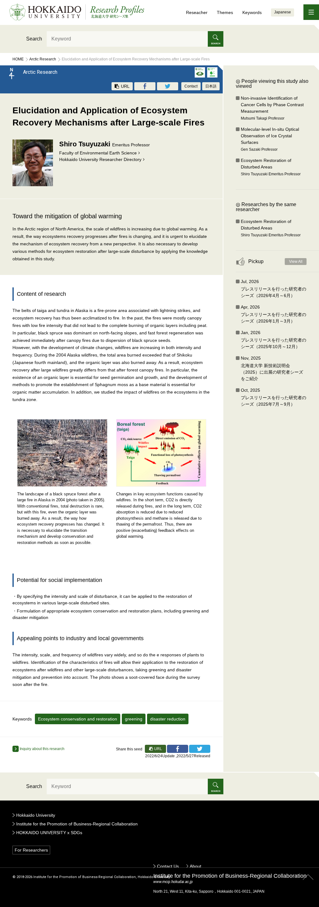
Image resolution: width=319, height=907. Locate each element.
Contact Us (168, 866)
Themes (225, 12)
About (195, 866)
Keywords (252, 12)
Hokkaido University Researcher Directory (100, 159)
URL (125, 86)
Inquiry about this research (41, 749)
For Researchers (31, 850)
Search (34, 38)
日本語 (211, 86)
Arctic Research (42, 59)
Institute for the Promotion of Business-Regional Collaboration (77, 823)
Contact (191, 86)
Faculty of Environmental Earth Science (98, 152)
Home (18, 59)
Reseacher (196, 12)
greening (133, 718)
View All (295, 261)
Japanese (282, 12)
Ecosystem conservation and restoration (77, 718)
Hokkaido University (35, 815)
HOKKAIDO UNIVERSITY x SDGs (49, 832)
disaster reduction (167, 718)
